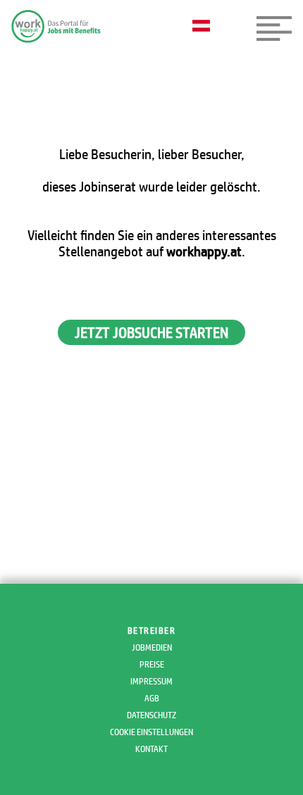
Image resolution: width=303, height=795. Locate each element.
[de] (204, 27)
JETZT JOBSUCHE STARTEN (151, 332)
